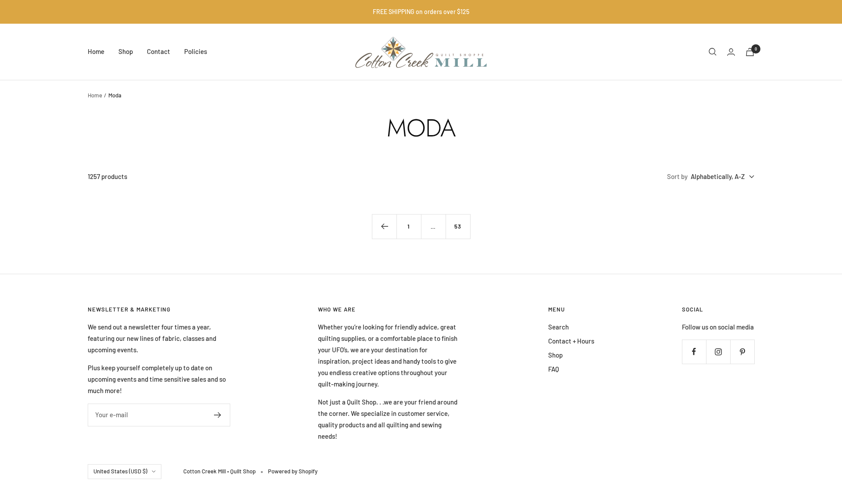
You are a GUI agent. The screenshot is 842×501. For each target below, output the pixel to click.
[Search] (713, 52)
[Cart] (750, 52)
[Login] (731, 52)
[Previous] (384, 226)
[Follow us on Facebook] (694, 352)
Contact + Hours (571, 341)
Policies (195, 51)
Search (558, 327)
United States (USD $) (120, 471)
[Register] (217, 415)
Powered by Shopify (293, 471)
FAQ (553, 369)
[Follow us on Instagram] (718, 352)
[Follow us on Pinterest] (742, 352)
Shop (125, 51)
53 (457, 226)
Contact (158, 51)
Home (96, 51)
